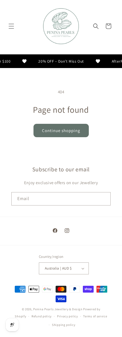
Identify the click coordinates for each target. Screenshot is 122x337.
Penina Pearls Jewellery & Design (57, 309)
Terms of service (95, 316)
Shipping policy (63, 325)
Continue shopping (61, 130)
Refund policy (41, 316)
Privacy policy (67, 316)
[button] (11, 26)
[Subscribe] (104, 199)
